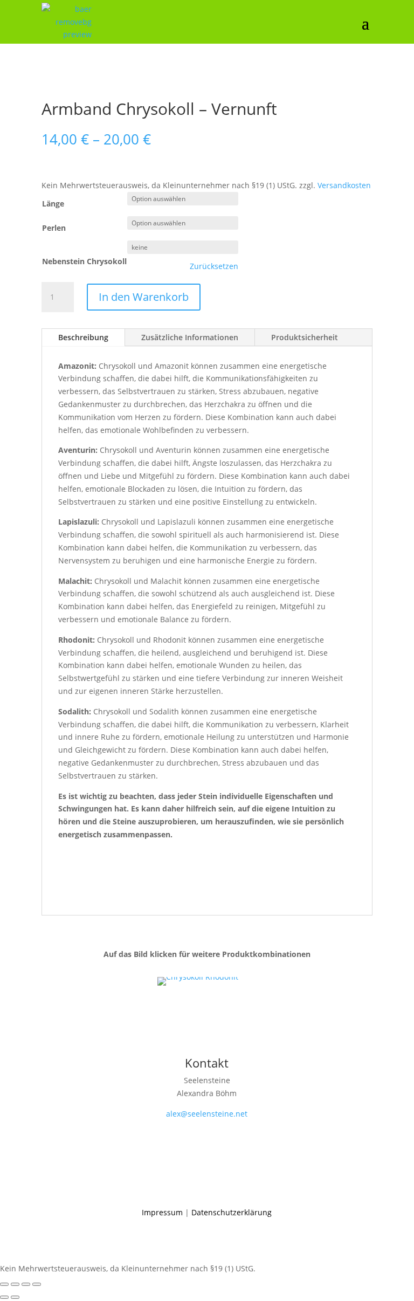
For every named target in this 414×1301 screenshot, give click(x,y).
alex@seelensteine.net (206, 1114)
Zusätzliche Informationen (189, 337)
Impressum (162, 1212)
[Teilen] (26, 1284)
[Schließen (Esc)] (36, 1284)
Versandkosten (344, 185)
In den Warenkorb (144, 297)
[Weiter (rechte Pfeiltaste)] (15, 1297)
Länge (53, 203)
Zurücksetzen (214, 266)
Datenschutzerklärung (231, 1212)
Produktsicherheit (304, 337)
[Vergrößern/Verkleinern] (4, 1284)
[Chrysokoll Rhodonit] (197, 977)
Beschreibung (83, 337)
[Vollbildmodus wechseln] (15, 1284)
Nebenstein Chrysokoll (84, 261)
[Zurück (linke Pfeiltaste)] (4, 1297)
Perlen (54, 228)
